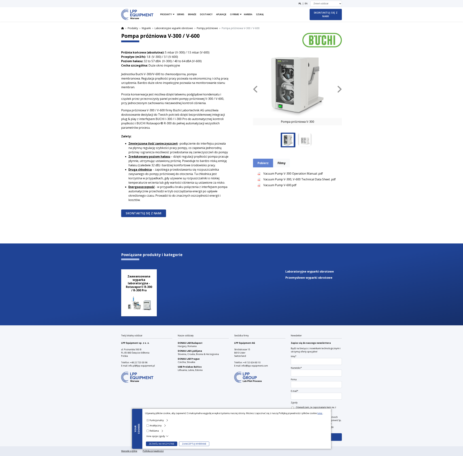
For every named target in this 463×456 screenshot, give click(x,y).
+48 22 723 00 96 (138, 362)
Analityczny (156, 425)
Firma (294, 379)
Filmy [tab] (281, 163)
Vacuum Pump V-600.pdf (279, 185)
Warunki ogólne (129, 451)
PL (300, 3)
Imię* (293, 356)
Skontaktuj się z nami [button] (326, 14)
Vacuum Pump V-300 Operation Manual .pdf (293, 173)
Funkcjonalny (157, 420)
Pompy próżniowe (207, 28)
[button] (255, 89)
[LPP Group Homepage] (137, 374)
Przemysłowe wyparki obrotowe (308, 278)
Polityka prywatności (153, 451)
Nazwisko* (296, 367)
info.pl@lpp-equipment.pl (141, 365)
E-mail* (294, 391)
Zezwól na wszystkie (161, 443)
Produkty (133, 28)
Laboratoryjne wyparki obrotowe (173, 28)
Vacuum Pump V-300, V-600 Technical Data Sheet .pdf (299, 179)
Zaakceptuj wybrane (194, 443)
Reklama (154, 430)
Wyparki (146, 28)
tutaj (320, 413)
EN (306, 3)
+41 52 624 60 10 (251, 362)
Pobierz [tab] (263, 163)
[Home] (137, 14)
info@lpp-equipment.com (254, 365)
